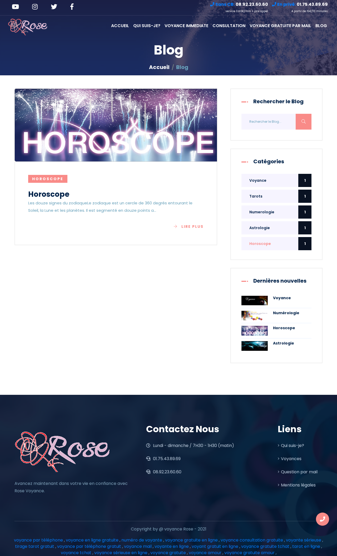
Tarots (277, 196)
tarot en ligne (306, 546)
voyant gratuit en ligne (215, 546)
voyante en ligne (172, 546)
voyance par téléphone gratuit (89, 546)
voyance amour (205, 553)
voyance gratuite (168, 553)
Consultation (228, 26)
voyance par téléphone (38, 540)
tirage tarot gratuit (34, 546)
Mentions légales (298, 485)
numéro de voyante (141, 540)
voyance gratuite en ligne (191, 540)
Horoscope (277, 243)
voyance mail (138, 546)
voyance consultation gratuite (252, 540)
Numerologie (277, 212)
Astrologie (277, 227)
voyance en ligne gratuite (92, 540)
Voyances (291, 459)
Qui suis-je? (146, 26)
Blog (321, 26)
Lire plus (192, 226)
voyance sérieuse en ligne (120, 553)
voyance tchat (76, 553)
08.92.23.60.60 (166, 472)
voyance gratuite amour (249, 553)
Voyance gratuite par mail (280, 26)
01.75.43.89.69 (166, 459)
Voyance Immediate (186, 26)
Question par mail (299, 472)
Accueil (120, 26)
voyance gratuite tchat (265, 546)
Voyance (277, 180)
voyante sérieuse (303, 540)
